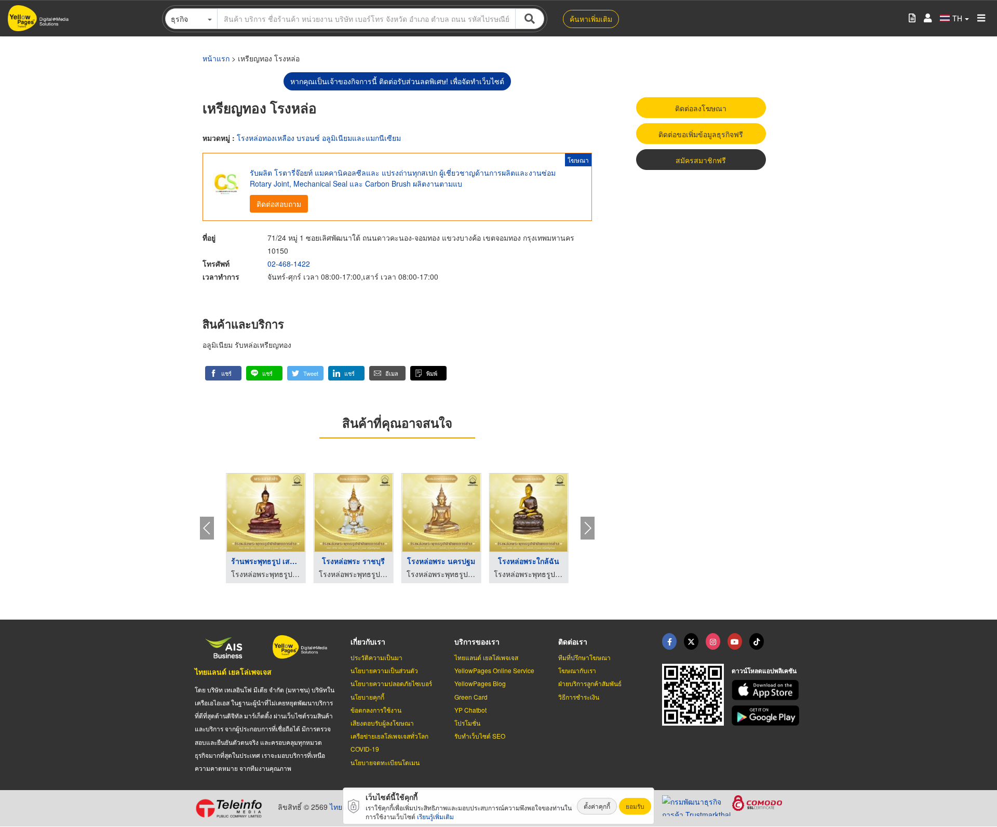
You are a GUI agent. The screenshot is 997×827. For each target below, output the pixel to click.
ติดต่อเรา (572, 641)
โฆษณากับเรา (577, 670)
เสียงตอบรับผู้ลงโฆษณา (382, 722)
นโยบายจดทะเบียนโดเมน (385, 762)
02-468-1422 (288, 263)
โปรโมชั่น (467, 722)
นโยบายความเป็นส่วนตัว (384, 670)
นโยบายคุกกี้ (367, 696)
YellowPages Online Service (494, 670)
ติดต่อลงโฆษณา (700, 108)
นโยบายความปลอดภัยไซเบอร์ (391, 683)
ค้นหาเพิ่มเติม (591, 19)
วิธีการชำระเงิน (578, 696)
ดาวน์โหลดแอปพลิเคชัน (764, 670)
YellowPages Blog (480, 683)
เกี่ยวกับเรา (368, 641)
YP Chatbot (470, 709)
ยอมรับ (635, 806)
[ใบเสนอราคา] (912, 18)
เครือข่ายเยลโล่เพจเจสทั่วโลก (389, 735)
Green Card (471, 696)
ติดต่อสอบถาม (279, 204)
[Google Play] (767, 715)
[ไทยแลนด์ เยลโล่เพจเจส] (691, 641)
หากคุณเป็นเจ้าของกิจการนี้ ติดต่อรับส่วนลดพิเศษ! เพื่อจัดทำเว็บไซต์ (397, 81)
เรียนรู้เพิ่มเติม (435, 816)
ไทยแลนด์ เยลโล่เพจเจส (233, 671)
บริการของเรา (477, 641)
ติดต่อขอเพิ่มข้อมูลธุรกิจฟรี (700, 134)
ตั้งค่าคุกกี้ (597, 806)
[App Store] (767, 690)
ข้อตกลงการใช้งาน (376, 709)
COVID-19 (365, 748)
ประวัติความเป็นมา (376, 657)
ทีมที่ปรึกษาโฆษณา (584, 657)
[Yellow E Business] (669, 641)
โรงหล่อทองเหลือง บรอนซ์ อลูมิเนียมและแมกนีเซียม (319, 138)
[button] (223, 373)
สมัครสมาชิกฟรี (701, 160)
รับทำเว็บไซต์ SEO (479, 735)
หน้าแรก (216, 58)
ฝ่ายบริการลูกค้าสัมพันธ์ (590, 683)
